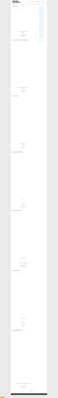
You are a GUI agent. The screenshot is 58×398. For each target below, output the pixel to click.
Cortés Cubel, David (41, 10)
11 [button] (22, 383)
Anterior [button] (12, 20)
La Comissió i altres (41, 38)
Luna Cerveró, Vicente (41, 23)
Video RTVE (33, 390)
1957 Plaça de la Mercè (16, 270)
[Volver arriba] (56, 396)
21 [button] (28, 383)
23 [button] (29, 383)
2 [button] (23, 32)
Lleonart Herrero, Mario (41, 26)
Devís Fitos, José (41, 12)
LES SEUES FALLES (33, 1)
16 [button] (25, 383)
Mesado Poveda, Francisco (41, 29)
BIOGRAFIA (28, 1)
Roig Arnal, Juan (41, 32)
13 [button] (23, 383)
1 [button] (22, 88)
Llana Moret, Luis (41, 25)
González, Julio (41, 18)
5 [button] (23, 322)
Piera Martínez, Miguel (41, 31)
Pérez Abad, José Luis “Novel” (41, 30)
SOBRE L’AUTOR (42, 1)
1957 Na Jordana (15, 6)
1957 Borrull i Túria (15, 95)
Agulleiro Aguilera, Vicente (41, 7)
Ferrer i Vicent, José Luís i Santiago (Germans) (41, 13)
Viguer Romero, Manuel (41, 37)
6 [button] (19, 383)
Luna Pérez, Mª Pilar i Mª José (41, 24)
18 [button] (26, 383)
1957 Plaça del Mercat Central (17, 330)
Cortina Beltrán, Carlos (41, 11)
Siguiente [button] (34, 20)
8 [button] (25, 322)
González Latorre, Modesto (41, 17)
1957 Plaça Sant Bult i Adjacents (17, 151)
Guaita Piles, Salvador (41, 19)
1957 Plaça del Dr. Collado (16, 210)
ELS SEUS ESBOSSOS (38, 1)
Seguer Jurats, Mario (41, 36)
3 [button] (23, 88)
